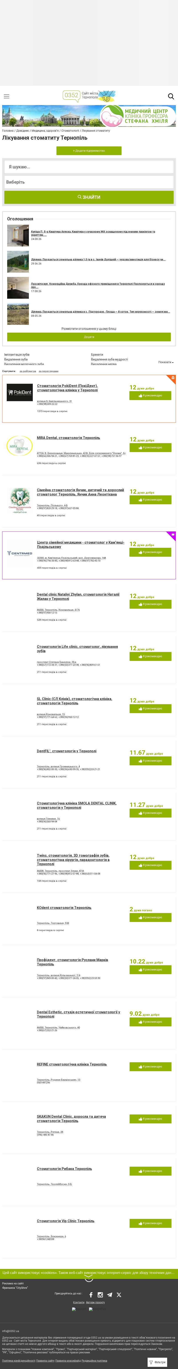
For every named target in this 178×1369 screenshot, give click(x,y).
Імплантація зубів (17, 354)
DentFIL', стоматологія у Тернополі (66, 751)
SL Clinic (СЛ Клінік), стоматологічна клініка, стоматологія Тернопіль (74, 701)
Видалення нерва (104, 364)
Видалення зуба (16, 359)
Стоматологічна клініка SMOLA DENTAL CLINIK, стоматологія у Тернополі (77, 805)
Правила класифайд (68, 1360)
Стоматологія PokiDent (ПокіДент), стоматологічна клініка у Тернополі (67, 388)
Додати (89, 336)
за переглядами (48, 371)
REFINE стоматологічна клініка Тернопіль (72, 1064)
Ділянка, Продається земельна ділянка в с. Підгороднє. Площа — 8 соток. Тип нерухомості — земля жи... (100, 311)
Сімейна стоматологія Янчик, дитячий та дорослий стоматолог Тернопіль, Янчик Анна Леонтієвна (80, 492)
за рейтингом (28, 371)
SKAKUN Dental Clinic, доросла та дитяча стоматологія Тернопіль (71, 1118)
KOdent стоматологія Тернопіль (64, 908)
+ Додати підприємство (89, 150)
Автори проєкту (95, 1302)
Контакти (78, 1302)
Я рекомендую (152, 395)
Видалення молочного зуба (24, 364)
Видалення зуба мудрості (109, 359)
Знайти (91, 197)
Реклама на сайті (13, 1283)
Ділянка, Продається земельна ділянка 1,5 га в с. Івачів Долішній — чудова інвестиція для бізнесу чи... (98, 259)
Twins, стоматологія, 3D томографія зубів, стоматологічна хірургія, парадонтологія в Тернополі (73, 859)
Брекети (97, 354)
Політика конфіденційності (18, 1360)
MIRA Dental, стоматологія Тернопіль (68, 438)
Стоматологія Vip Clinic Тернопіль (65, 1221)
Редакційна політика (94, 1360)
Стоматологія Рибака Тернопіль (64, 1169)
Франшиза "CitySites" (15, 1287)
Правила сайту (45, 1360)
